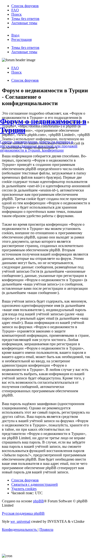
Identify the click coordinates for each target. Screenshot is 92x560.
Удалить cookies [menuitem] (24, 489)
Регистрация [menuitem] (21, 39)
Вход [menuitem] (15, 35)
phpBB (38, 501)
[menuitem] (25, 6)
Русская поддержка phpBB (23, 513)
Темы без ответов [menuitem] (25, 48)
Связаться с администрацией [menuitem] (34, 484)
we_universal (20, 521)
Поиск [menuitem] (16, 72)
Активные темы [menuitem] (24, 52)
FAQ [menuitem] (15, 68)
